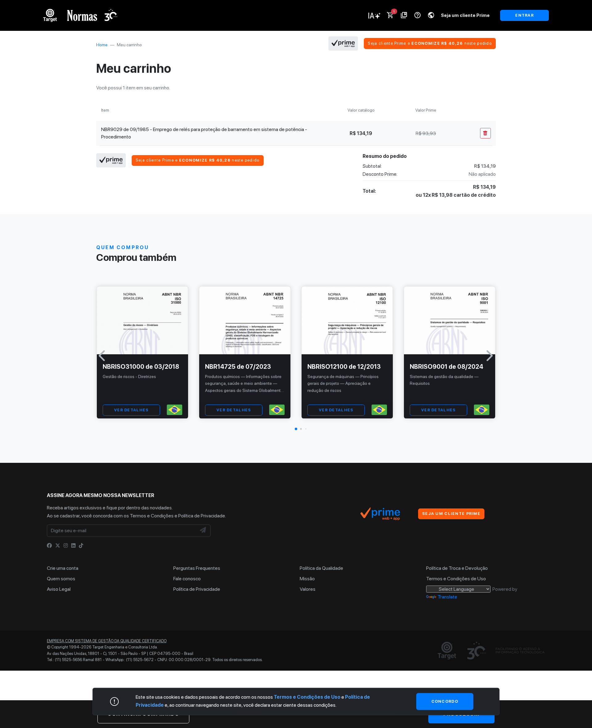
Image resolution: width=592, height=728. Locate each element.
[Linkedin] (73, 546)
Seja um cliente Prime (465, 15)
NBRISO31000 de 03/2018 (141, 366)
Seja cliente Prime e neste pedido (430, 43)
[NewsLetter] (203, 530)
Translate (447, 597)
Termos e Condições (152, 516)
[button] (296, 429)
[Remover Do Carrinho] (485, 133)
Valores (307, 589)
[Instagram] (66, 546)
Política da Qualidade (321, 568)
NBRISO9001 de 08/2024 (446, 366)
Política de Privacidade (201, 516)
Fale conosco (187, 579)
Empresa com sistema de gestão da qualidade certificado (106, 641)
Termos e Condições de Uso (456, 579)
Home (102, 44)
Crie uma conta (62, 568)
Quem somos (61, 579)
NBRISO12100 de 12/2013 (344, 366)
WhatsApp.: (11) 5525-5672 (129, 659)
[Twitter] (57, 546)
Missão (307, 579)
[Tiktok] (81, 546)
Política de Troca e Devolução (457, 568)
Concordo (444, 701)
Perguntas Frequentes (196, 568)
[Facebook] (49, 546)
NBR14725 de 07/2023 (238, 366)
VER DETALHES (131, 410)
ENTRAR (524, 15)
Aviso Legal (59, 589)
